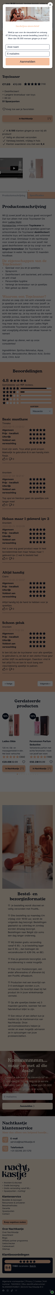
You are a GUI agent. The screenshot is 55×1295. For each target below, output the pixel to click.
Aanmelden (27, 61)
